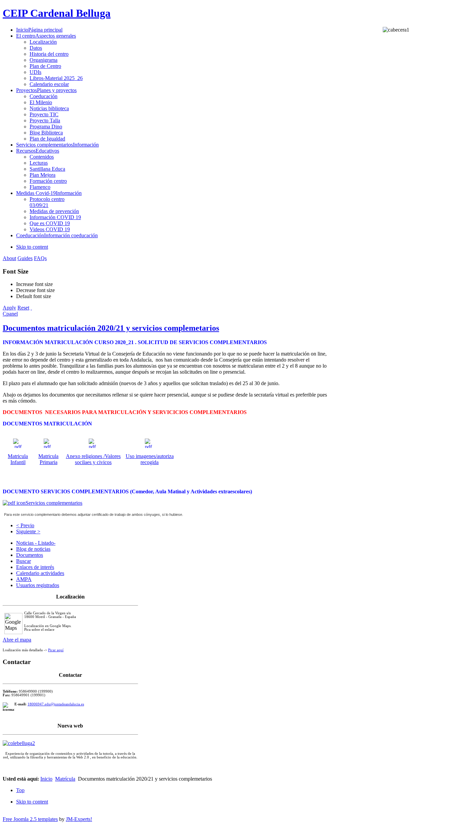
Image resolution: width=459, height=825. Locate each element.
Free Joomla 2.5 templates (30, 819)
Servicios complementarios (54, 503)
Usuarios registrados (37, 585)
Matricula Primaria (48, 459)
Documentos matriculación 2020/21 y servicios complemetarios (111, 328)
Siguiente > (28, 531)
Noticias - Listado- (35, 543)
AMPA (24, 579)
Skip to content (32, 247)
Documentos (29, 555)
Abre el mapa (17, 640)
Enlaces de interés (35, 567)
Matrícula (65, 779)
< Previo (25, 525)
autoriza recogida (157, 459)
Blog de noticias (33, 549)
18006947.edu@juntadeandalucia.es (56, 704)
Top (20, 790)
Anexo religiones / (85, 456)
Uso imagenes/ (141, 456)
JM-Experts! (79, 819)
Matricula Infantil (18, 459)
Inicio (46, 779)
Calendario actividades (40, 573)
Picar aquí (56, 650)
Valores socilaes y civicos (98, 459)
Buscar (23, 561)
